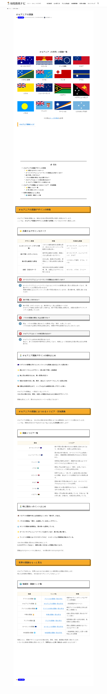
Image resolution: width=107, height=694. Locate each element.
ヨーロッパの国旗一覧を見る (53, 626)
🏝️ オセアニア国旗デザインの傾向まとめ (38, 182)
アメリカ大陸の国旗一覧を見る (53, 608)
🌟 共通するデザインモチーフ (35, 170)
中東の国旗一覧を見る (53, 614)
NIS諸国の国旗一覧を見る (53, 633)
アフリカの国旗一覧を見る (53, 599)
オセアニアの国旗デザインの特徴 (34, 168)
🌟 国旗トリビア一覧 (32, 187)
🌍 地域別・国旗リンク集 (33, 195)
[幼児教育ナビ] (16, 3)
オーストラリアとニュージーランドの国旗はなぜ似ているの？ (44, 173)
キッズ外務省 (54, 118)
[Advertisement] (53, 35)
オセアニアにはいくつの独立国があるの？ (38, 180)
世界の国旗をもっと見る (31, 193)
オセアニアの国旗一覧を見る (53, 603)
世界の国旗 (20, 17)
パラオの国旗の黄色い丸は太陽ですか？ (37, 177)
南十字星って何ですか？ (33, 175)
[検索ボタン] (98, 3)
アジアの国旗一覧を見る (53, 620)
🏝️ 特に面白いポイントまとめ (35, 190)
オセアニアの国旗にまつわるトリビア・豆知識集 (39, 185)
